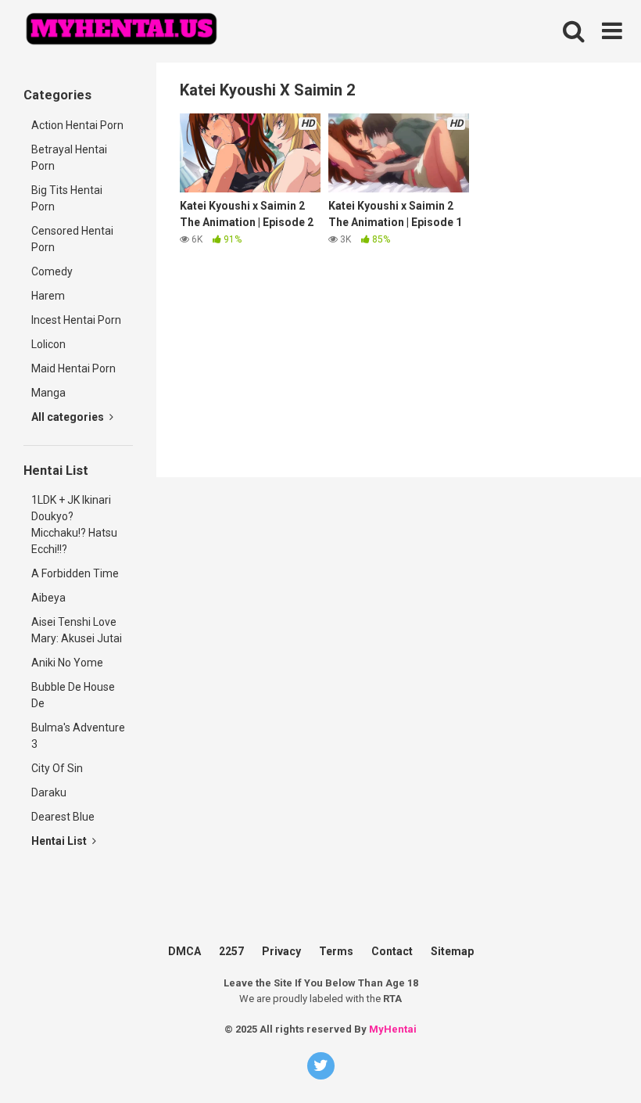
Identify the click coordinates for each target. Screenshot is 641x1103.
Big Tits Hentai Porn (66, 198)
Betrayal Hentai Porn (69, 157)
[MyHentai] (121, 31)
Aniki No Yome (67, 662)
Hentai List (60, 841)
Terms (336, 951)
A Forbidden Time (75, 573)
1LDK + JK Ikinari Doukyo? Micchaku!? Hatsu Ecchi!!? (74, 524)
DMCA (184, 951)
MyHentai (393, 1029)
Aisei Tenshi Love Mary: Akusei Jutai (76, 630)
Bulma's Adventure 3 (78, 735)
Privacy (281, 951)
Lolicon (48, 344)
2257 (231, 951)
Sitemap (452, 951)
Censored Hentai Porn (72, 239)
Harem (48, 295)
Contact (392, 951)
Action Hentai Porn (77, 125)
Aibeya (48, 597)
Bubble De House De (73, 695)
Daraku (48, 792)
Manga (48, 392)
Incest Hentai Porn (76, 320)
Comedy (52, 271)
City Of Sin (57, 768)
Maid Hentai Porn (73, 368)
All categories (68, 417)
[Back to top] (604, 1024)
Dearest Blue (63, 816)
